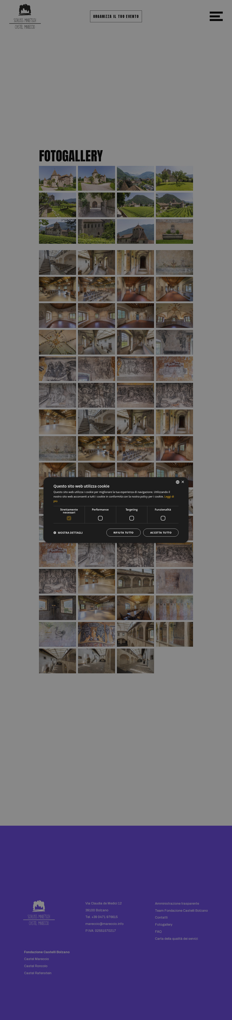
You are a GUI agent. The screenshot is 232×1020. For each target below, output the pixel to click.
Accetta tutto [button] (160, 532)
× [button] (182, 481)
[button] (68, 532)
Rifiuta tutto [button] (123, 532)
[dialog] (116, 510)
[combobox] (177, 482)
